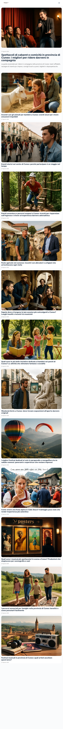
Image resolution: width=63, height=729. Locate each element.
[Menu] (59, 3)
